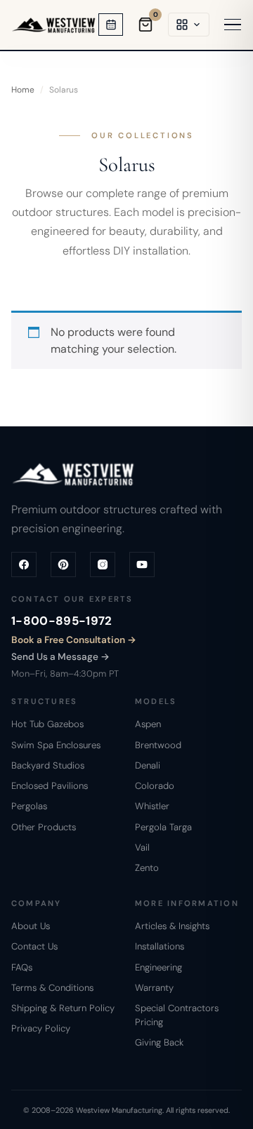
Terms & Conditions (52, 988)
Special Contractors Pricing (177, 1015)
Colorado (154, 786)
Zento (147, 868)
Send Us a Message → (60, 657)
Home (22, 89)
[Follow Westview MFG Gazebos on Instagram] (102, 564)
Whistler (152, 806)
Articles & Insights (172, 926)
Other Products (43, 827)
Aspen (148, 724)
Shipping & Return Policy (63, 1008)
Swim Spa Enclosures (55, 745)
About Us (30, 926)
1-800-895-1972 (61, 620)
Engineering (158, 967)
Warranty (154, 988)
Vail (142, 847)
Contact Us (34, 946)
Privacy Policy (40, 1028)
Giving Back (159, 1042)
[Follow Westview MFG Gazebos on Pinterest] (63, 564)
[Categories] (188, 24)
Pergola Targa (163, 827)
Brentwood (158, 745)
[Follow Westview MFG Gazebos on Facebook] (24, 564)
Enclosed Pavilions (49, 786)
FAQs (21, 967)
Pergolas (29, 806)
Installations (159, 946)
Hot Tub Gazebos (47, 724)
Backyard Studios (47, 765)
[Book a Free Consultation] (111, 24)
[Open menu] (233, 25)
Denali (147, 765)
